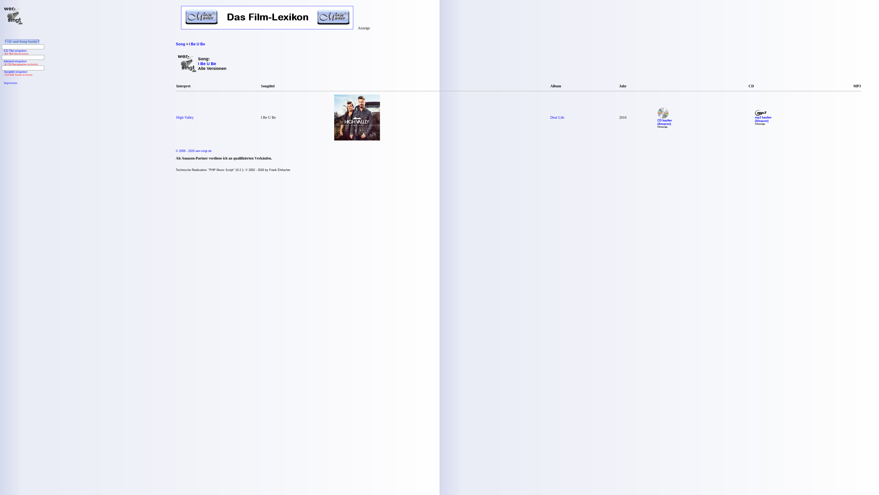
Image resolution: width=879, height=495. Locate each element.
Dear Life (557, 117)
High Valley (185, 117)
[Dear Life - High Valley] (357, 139)
